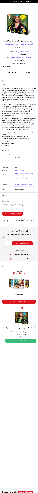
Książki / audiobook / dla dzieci (23, 184)
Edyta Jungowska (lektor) (24, 44)
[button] (19, 24)
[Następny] (34, 325)
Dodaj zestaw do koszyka (20, 302)
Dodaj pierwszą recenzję (12, 214)
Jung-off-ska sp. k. (22, 52)
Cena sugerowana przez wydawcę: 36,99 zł (19, 234)
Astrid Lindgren (10, 44)
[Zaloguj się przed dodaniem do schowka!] (4, 237)
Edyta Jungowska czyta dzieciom (20, 58)
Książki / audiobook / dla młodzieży (24, 186)
